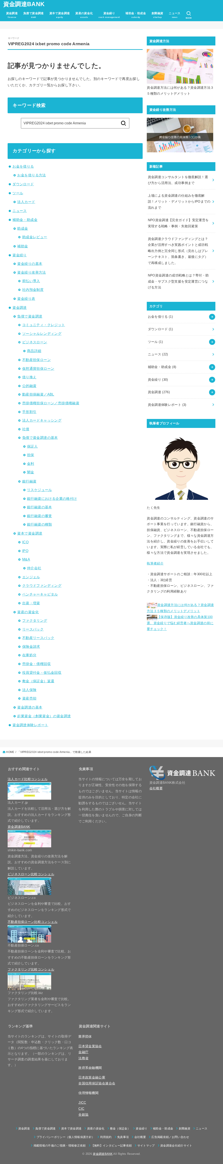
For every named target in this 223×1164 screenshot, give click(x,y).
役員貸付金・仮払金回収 (42, 672)
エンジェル (31, 577)
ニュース (19, 211)
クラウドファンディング (42, 585)
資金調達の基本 (29, 707)
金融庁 (83, 1052)
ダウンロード (23, 184)
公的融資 (29, 386)
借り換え (29, 377)
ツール (17, 193)
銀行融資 (29, 481)
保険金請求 (31, 646)
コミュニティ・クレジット (43, 325)
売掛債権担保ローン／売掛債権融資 (50, 403)
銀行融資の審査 (39, 516)
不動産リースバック (38, 638)
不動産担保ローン (36, 360)
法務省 (83, 1058)
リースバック (33, 629)
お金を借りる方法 (31, 175)
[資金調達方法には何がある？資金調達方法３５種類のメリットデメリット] (180, 66)
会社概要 (156, 788)
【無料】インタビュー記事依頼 (111, 1145)
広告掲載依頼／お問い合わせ (170, 1137)
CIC (81, 1108)
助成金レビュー (34, 237)
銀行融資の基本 (39, 507)
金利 (30, 464)
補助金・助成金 (24, 220)
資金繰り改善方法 (31, 272)
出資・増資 (31, 603)
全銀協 (83, 1114)
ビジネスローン (34, 342)
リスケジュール (39, 490)
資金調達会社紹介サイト (176, 1145)
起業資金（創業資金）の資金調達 (44, 716)
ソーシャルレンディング (42, 333)
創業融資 (184, 1128)
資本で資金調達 (29, 533)
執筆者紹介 (155, 563)
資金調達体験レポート (30, 725)
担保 (30, 455)
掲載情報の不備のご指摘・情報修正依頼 (60, 1145)
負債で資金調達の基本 (40, 438)
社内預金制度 (33, 290)
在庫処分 (29, 655)
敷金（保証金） (120, 1128)
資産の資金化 (28, 612)
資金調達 (19, 307)
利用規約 (106, 1137)
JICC (82, 1102)
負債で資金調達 (29, 316)
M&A (26, 559)
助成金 (22, 228)
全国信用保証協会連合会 (96, 1083)
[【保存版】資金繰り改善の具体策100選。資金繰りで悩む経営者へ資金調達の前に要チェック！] (180, 135)
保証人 (32, 446)
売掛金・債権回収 (36, 664)
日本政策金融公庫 (91, 1077)
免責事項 (123, 1137)
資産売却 (29, 698)
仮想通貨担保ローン (38, 368)
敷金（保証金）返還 (38, 681)
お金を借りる (23, 166)
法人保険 (29, 690)
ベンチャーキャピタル (40, 594)
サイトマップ (146, 1145)
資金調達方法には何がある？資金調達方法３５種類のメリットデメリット (180, 91)
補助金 (22, 246)
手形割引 (29, 412)
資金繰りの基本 (29, 264)
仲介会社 (34, 568)
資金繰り (19, 255)
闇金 (30, 472)
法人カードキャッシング (42, 420)
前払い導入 (31, 281)
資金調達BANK (24, 4)
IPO (25, 551)
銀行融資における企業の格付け (52, 498)
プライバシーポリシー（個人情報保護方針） (66, 1137)
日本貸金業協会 (90, 1046)
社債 (25, 429)
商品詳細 (34, 351)
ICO (25, 542)
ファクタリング (34, 620)
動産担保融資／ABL (38, 394)
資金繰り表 (26, 299)
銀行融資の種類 (39, 524)
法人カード (26, 202)
